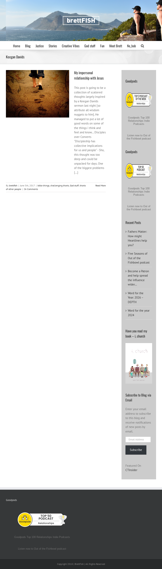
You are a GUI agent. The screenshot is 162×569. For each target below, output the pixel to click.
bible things (18, 95)
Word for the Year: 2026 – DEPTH (135, 297)
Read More (100, 185)
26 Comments (31, 189)
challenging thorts (34, 95)
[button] (142, 45)
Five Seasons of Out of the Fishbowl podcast (139, 258)
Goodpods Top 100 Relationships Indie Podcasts (139, 120)
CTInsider (131, 470)
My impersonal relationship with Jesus (89, 75)
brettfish (13, 185)
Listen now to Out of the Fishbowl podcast (139, 137)
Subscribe (136, 450)
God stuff (49, 95)
